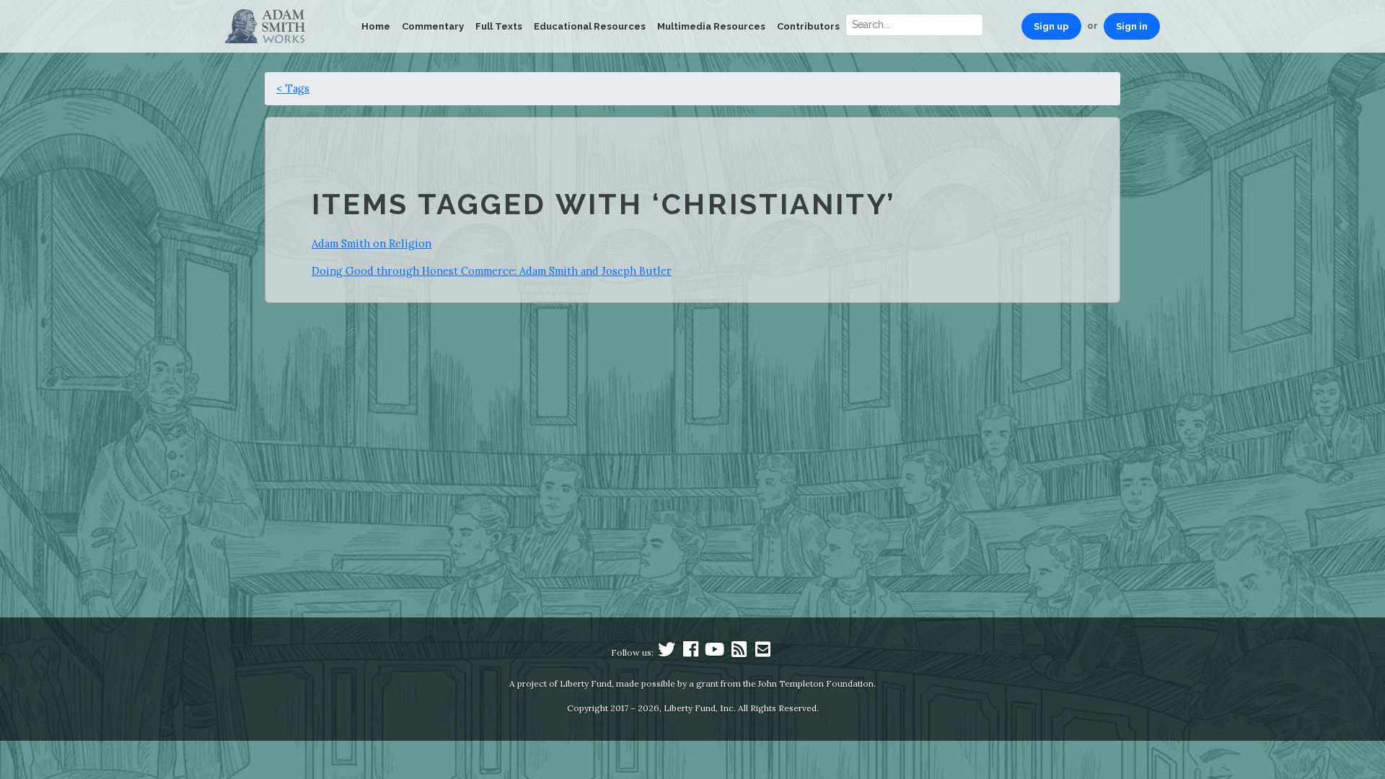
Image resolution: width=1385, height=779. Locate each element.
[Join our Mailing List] (762, 652)
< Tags (292, 88)
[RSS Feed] (738, 652)
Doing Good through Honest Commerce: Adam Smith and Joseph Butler (492, 271)
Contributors (808, 26)
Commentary (433, 26)
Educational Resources (590, 26)
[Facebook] (691, 652)
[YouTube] (715, 652)
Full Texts (498, 26)
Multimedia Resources (711, 26)
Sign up (1051, 26)
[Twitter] (666, 652)
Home (375, 26)
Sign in (1132, 26)
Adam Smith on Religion (371, 243)
